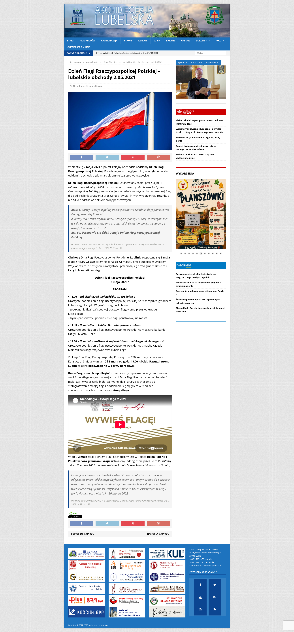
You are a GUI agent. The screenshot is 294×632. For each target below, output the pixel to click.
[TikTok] (200, 609)
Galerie (185, 40)
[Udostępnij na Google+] (158, 157)
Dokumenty (203, 40)
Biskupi (127, 40)
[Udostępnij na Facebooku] (81, 157)
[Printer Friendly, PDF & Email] (73, 513)
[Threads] (215, 609)
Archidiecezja (109, 40)
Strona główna (94, 86)
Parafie (170, 40)
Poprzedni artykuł (82, 533)
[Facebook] (200, 585)
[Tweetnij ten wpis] (107, 157)
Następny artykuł (158, 533)
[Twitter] (215, 585)
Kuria (156, 40)
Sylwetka (182, 62)
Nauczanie (196, 62)
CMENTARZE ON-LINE (78, 47)
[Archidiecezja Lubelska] (147, 20)
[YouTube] (200, 597)
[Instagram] (215, 597)
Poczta (220, 40)
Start (70, 40)
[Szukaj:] (210, 52)
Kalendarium (212, 62)
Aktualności (87, 40)
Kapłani (142, 40)
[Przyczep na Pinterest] (133, 157)
